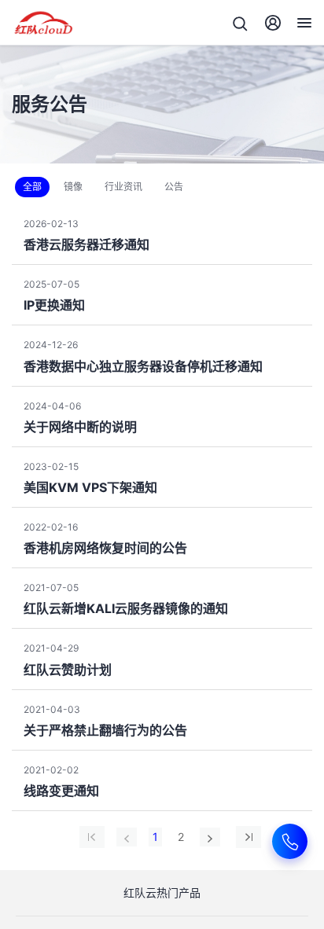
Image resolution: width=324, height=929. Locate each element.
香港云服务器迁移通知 (86, 244)
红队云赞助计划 (68, 669)
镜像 (73, 187)
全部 (32, 187)
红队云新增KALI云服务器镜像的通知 (126, 608)
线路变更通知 (61, 791)
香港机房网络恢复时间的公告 (105, 548)
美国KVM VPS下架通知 (90, 487)
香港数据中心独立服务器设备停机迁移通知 (143, 366)
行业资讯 (123, 187)
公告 (173, 187)
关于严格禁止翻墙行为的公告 (105, 730)
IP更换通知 (54, 305)
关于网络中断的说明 (80, 427)
